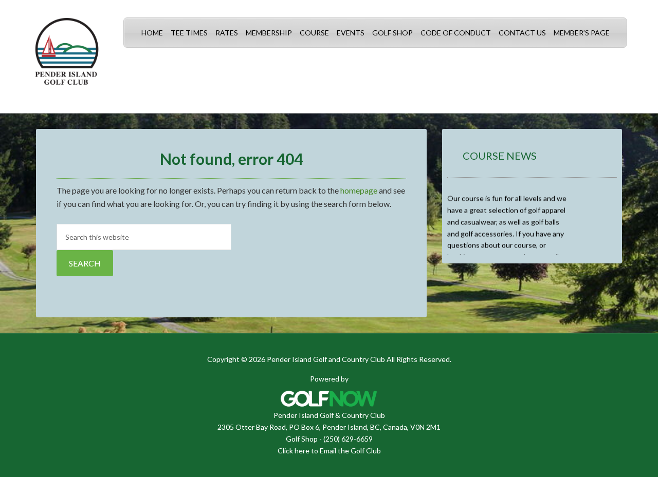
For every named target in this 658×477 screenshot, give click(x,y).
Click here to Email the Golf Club (329, 450)
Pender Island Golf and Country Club (66, 56)
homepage (358, 190)
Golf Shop (302, 438)
